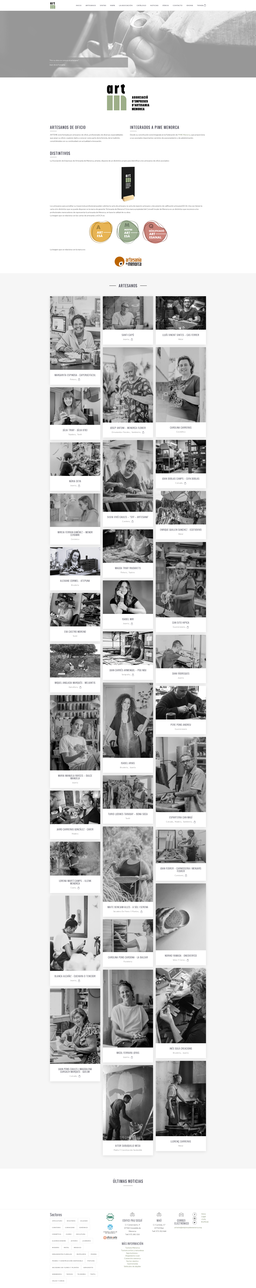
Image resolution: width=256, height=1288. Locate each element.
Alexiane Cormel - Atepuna (75, 580)
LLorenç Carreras (181, 1141)
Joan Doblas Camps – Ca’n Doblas (180, 478)
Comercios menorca (132, 1258)
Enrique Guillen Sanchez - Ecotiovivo (181, 529)
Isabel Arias (128, 763)
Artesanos (91, 5)
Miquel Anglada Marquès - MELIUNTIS (75, 682)
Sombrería (136, 432)
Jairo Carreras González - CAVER (75, 829)
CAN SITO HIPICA (180, 622)
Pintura (73, 379)
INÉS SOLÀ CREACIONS (181, 1048)
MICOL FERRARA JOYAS (128, 1053)
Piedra (94, 1254)
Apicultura (73, 687)
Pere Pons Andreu (181, 724)
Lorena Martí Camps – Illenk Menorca (75, 882)
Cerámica (75, 539)
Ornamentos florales (121, 432)
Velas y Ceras (179, 960)
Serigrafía (126, 674)
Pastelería (128, 961)
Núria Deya (75, 481)
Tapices (132, 572)
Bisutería (75, 585)
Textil (79, 434)
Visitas (103, 5)
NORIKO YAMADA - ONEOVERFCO (181, 955)
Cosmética (180, 432)
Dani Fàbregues (180, 673)
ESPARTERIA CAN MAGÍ (180, 817)
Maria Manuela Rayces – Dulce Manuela (75, 777)
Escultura (80, 1234)
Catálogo (141, 5)
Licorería (86, 1241)
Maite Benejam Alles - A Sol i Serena (127, 907)
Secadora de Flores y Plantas (126, 911)
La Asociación (126, 5)
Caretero (126, 521)
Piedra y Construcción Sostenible (128, 1150)
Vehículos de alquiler (132, 1266)
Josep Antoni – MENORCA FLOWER (128, 428)
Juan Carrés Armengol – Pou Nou (127, 670)
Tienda (200, 5)
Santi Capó (128, 335)
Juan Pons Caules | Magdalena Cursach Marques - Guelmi (75, 1070)
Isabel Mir (128, 619)
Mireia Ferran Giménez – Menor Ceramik (75, 534)
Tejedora (72, 434)
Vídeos (165, 5)
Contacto (178, 5)
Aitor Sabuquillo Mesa (128, 1145)
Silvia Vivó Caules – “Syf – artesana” (128, 517)
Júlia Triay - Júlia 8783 (75, 430)
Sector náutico (132, 1261)
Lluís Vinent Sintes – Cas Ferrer (180, 335)
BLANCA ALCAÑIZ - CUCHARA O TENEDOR (75, 976)
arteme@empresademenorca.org (181, 1227)
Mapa (112, 5)
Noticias (154, 5)
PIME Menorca (184, 135)
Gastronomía (132, 1264)
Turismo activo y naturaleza (132, 1250)
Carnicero (179, 875)
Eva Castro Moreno (75, 631)
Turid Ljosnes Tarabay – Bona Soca (128, 814)
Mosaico (77, 1247)
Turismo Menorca (132, 1248)
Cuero (73, 888)
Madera (178, 822)
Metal (180, 339)
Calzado (178, 483)
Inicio (79, 5)
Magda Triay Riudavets (128, 568)
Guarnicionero (179, 627)
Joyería (126, 339)
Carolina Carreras (181, 427)
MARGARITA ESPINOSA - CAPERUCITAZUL (75, 375)
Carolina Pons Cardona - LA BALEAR (128, 957)
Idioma (190, 5)
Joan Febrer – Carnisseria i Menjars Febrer (180, 870)
